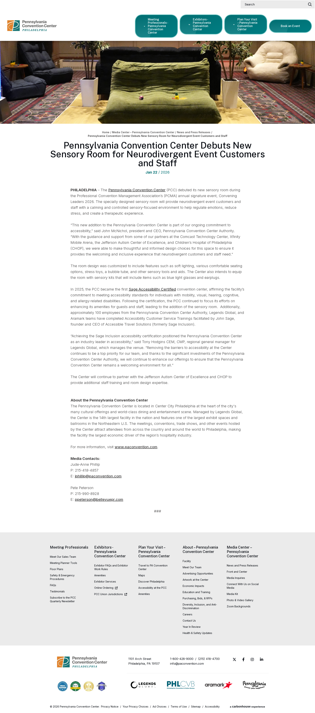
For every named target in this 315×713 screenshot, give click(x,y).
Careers (187, 614)
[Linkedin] (261, 659)
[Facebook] (243, 659)
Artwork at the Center (195, 579)
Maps (141, 575)
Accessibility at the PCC (152, 587)
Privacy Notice (109, 706)
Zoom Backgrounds (238, 606)
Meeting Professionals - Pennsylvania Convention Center (158, 26)
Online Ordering (103, 587)
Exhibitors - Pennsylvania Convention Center (202, 24)
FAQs (53, 585)
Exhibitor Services (105, 581)
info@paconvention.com (187, 663)
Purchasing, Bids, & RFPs (197, 598)
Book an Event (290, 26)
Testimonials (57, 591)
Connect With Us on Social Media (243, 586)
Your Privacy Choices (135, 706)
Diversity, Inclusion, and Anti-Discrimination (200, 606)
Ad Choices (159, 706)
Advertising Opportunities (198, 573)
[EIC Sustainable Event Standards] (75, 687)
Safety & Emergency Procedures (62, 577)
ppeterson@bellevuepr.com (99, 499)
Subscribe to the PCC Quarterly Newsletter (63, 599)
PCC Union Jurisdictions (108, 594)
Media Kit (232, 593)
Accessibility (212, 706)
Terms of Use (179, 706)
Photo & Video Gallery (240, 600)
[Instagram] (252, 659)
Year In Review (192, 626)
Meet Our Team (192, 567)
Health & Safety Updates (197, 633)
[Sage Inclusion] (101, 687)
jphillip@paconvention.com (98, 476)
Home (105, 132)
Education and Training (196, 592)
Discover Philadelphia (151, 581)
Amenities (100, 575)
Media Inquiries (236, 577)
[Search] (310, 4)
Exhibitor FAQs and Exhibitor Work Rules (111, 567)
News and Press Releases (193, 132)
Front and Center (237, 571)
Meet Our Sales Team (63, 556)
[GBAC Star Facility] (62, 687)
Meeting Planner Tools (63, 562)
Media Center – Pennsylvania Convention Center (143, 132)
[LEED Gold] (88, 687)
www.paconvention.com (136, 447)
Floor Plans (56, 569)
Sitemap (196, 706)
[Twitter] (234, 659)
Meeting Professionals (69, 547)
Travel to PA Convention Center (153, 567)
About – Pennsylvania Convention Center (200, 549)
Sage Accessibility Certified (152, 289)
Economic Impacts (193, 585)
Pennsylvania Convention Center (32, 27)
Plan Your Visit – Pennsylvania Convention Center (247, 24)
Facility (187, 561)
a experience (247, 706)
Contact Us (189, 620)
